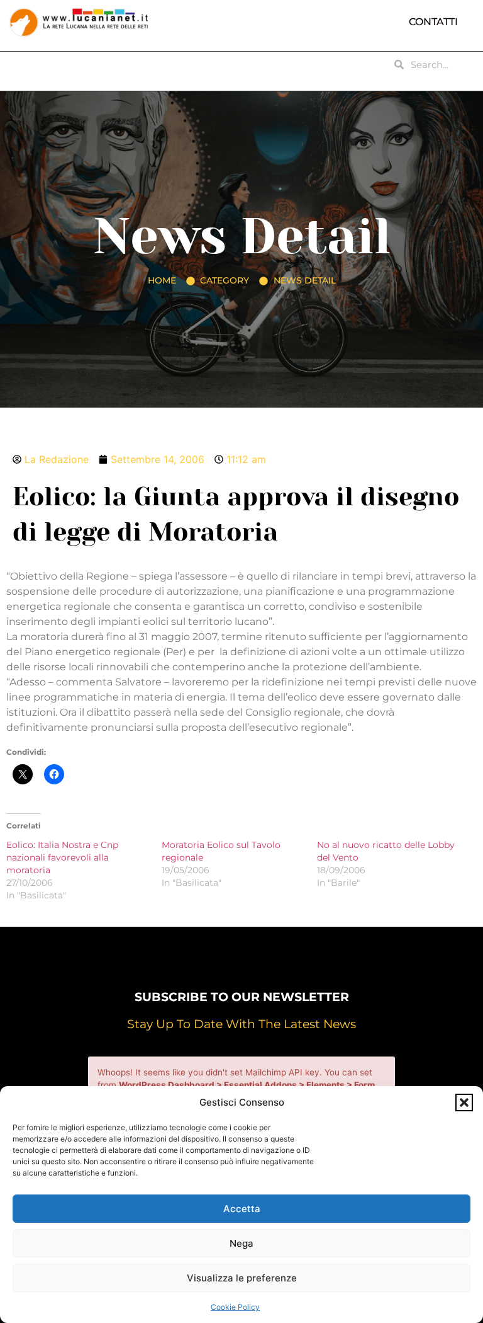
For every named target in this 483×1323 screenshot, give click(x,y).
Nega (241, 1243)
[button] (464, 1102)
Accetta (241, 1209)
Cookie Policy (235, 1307)
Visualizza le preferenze (242, 1278)
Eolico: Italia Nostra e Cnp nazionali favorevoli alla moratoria (62, 857)
